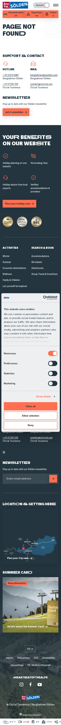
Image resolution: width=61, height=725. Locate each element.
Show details (43, 396)
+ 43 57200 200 (10, 84)
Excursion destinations (14, 268)
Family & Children (11, 280)
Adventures (37, 268)
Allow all (30, 406)
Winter (6, 256)
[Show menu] (56, 5)
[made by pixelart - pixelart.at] (30, 717)
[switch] (52, 363)
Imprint (9, 657)
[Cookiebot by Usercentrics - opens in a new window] (43, 298)
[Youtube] (40, 684)
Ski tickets (36, 262)
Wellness (7, 274)
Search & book (42, 248)
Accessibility (48, 657)
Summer (7, 262)
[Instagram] (21, 684)
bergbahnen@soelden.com (44, 75)
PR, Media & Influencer (39, 665)
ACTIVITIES (10, 248)
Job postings (17, 665)
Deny (31, 425)
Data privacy (23, 657)
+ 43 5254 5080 (11, 75)
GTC (36, 657)
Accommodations (40, 256)
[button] (30, 648)
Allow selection (30, 415)
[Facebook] (31, 684)
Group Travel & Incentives (44, 274)
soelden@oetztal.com (41, 84)
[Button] (53, 479)
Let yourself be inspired (15, 286)
